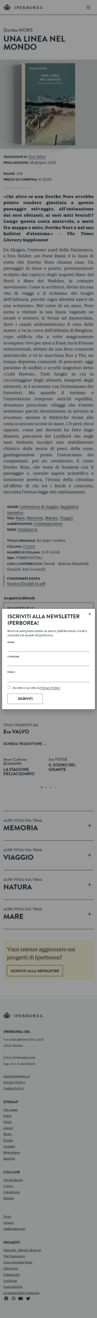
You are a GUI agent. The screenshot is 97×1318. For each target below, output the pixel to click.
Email (11, 673)
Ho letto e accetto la (36, 688)
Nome (10, 642)
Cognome (13, 657)
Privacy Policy (50, 688)
